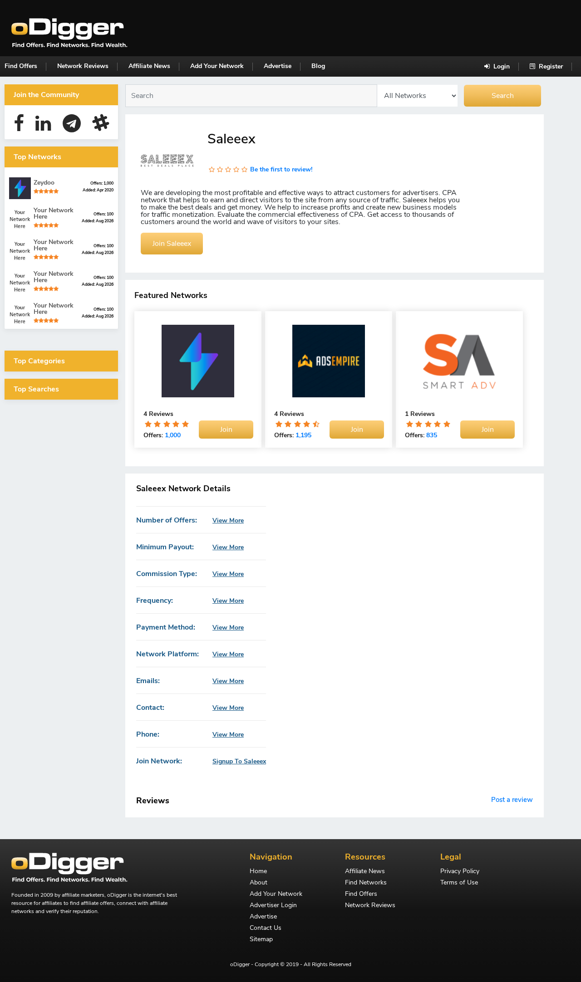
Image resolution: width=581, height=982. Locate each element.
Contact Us (265, 928)
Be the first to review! (281, 169)
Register (550, 66)
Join (226, 430)
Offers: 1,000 (101, 183)
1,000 (173, 435)
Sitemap (261, 939)
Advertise (277, 66)
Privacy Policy (459, 871)
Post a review (512, 799)
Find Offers (21, 66)
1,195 (303, 435)
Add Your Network (217, 66)
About (258, 883)
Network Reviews (82, 66)
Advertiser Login (273, 905)
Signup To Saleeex (239, 761)
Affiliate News (149, 66)
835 (431, 435)
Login (501, 66)
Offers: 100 (103, 214)
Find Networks (366, 883)
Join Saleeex (172, 244)
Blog (318, 66)
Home (258, 871)
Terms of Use (459, 883)
